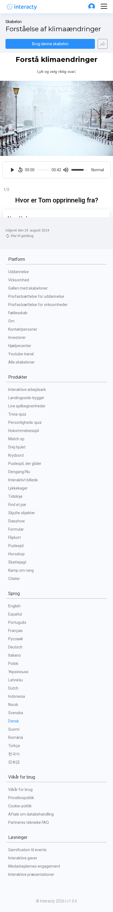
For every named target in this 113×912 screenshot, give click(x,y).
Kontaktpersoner (22, 329)
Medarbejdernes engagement (34, 866)
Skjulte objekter (21, 513)
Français (15, 630)
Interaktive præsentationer (31, 874)
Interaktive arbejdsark (27, 389)
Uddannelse (18, 272)
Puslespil (16, 546)
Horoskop (16, 554)
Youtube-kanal (21, 354)
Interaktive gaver (22, 858)
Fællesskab (17, 313)
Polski (13, 663)
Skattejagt (17, 562)
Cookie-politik (20, 806)
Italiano (14, 655)
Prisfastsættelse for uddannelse (36, 296)
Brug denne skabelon (50, 44)
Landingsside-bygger (26, 398)
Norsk (13, 704)
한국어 (14, 754)
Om (11, 321)
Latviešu (15, 680)
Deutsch (15, 647)
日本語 (14, 762)
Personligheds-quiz (25, 422)
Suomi (13, 729)
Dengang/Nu (19, 472)
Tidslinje (15, 496)
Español (15, 614)
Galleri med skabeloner (28, 288)
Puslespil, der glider (24, 463)
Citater (14, 578)
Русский (15, 639)
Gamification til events (27, 850)
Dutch (13, 688)
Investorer (17, 337)
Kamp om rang (21, 570)
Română (15, 737)
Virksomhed (18, 280)
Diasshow (16, 521)
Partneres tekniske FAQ (28, 822)
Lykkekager (18, 488)
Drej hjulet (17, 447)
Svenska (15, 713)
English (14, 606)
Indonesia (16, 696)
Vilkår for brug (20, 789)
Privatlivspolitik (21, 798)
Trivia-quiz (17, 414)
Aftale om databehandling (31, 814)
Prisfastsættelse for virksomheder (38, 304)
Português (17, 622)
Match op (16, 439)
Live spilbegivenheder (27, 406)
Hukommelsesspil (23, 430)
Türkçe (14, 746)
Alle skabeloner (21, 362)
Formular (16, 529)
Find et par (17, 504)
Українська (18, 672)
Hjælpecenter (19, 346)
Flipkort (14, 537)
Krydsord (16, 455)
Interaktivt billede (23, 480)
